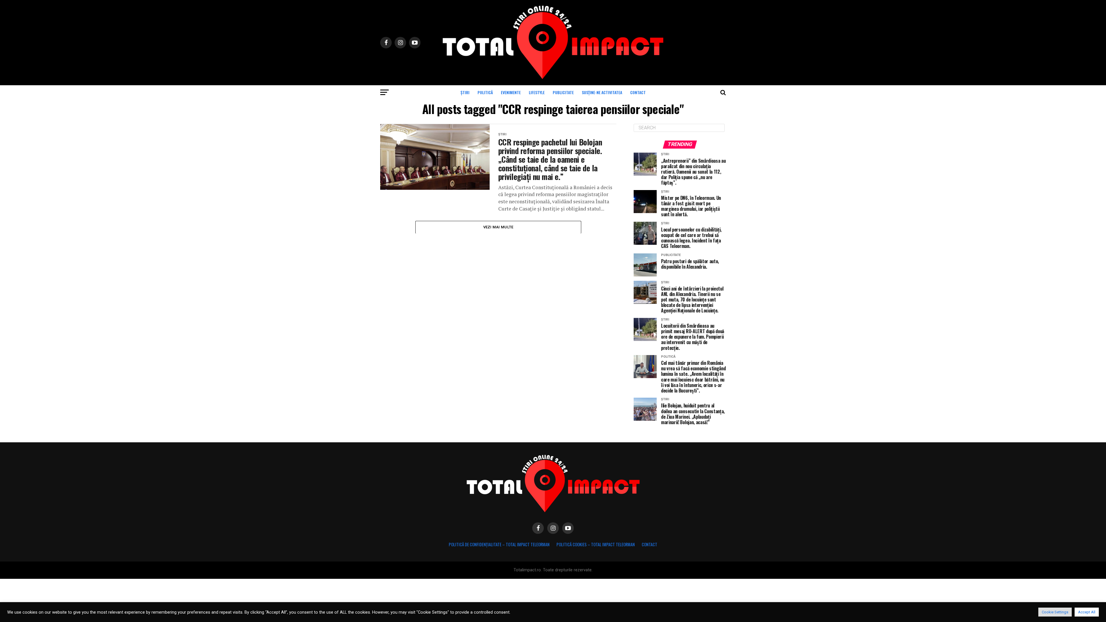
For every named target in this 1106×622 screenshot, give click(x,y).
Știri (465, 92)
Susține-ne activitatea (602, 92)
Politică (485, 92)
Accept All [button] (1086, 612)
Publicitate (563, 92)
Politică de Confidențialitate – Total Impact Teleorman (499, 544)
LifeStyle (537, 92)
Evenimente (511, 92)
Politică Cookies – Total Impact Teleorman (595, 544)
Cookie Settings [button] (1055, 612)
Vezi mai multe (498, 227)
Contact (638, 92)
